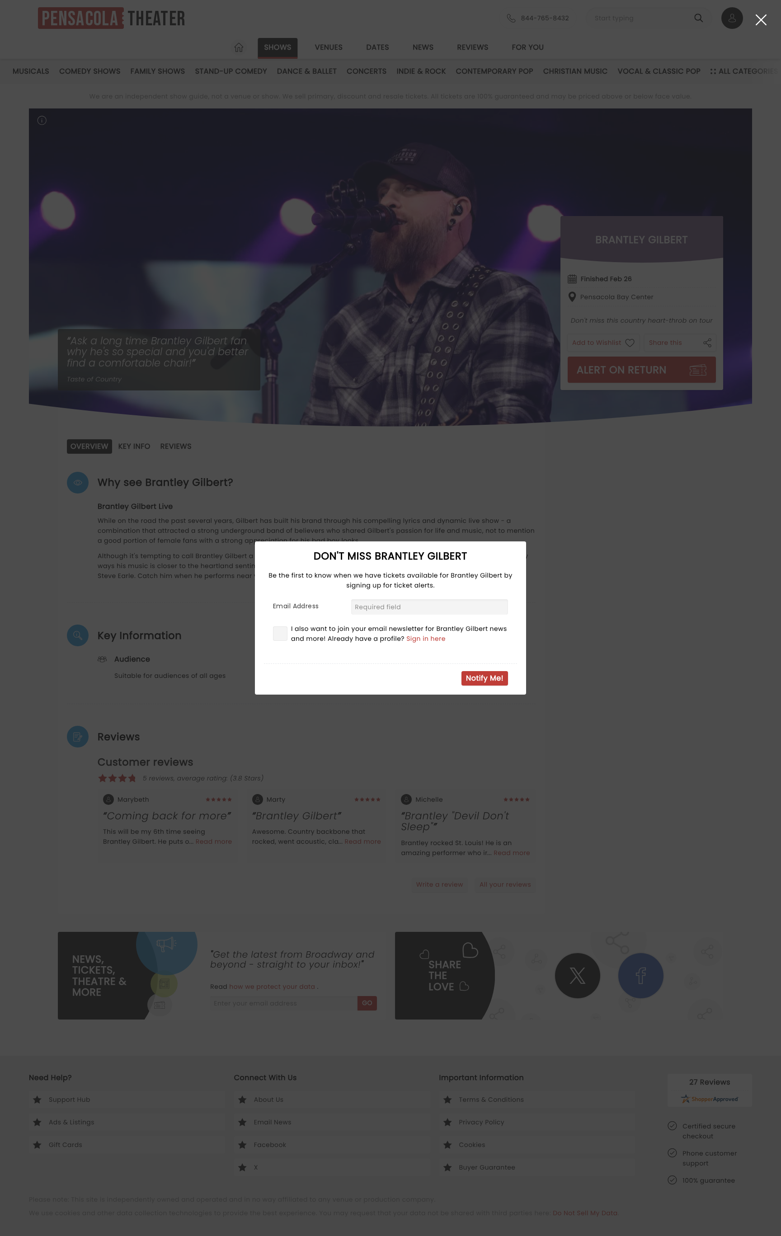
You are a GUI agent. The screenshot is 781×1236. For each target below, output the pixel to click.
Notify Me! (484, 678)
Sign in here (426, 638)
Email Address (296, 606)
